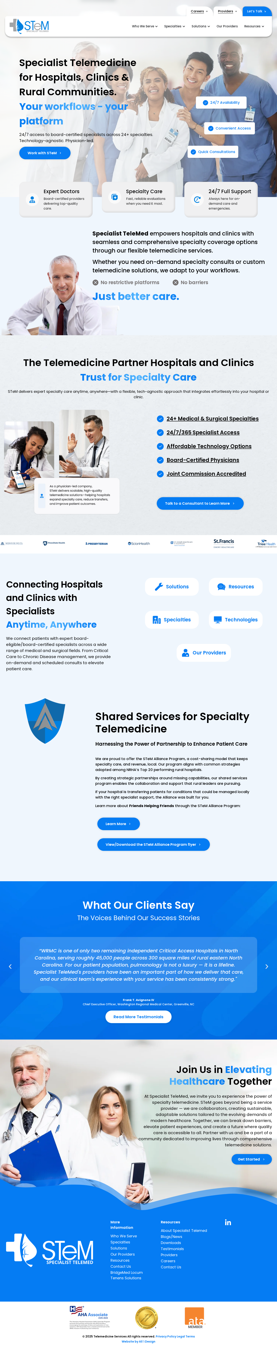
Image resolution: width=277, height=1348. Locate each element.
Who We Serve (124, 1236)
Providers (225, 11)
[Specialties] (157, 620)
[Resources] (221, 587)
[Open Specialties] (184, 26)
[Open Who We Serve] (156, 26)
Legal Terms (186, 1336)
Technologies (241, 619)
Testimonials (172, 1248)
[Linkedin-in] (228, 1222)
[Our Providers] (185, 653)
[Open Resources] (263, 26)
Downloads (171, 1242)
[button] (10, 967)
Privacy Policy (166, 1336)
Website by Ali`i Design (138, 1341)
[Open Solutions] (208, 26)
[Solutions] (159, 587)
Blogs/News (171, 1236)
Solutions (177, 586)
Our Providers (209, 652)
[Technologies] (218, 620)
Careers (197, 11)
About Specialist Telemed (184, 1230)
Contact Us (121, 1266)
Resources (241, 586)
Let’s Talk (254, 11)
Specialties (177, 619)
